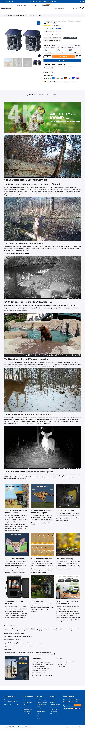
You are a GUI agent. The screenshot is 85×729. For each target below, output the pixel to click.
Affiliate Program (41, 711)
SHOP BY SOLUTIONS (20, 5)
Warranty (52, 702)
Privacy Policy (53, 709)
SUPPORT (23, 11)
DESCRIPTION (32, 94)
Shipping (45, 32)
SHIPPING (54, 94)
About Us (39, 718)
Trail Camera (27, 700)
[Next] (39, 39)
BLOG (16, 11)
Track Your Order (41, 700)
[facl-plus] (50, 57)
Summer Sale (46, 5)
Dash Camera (27, 707)
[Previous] (6, 39)
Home (5, 15)
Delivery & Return (50, 72)
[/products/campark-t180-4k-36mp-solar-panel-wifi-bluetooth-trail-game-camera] (76, 57)
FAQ (47, 94)
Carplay (26, 704)
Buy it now (62, 60)
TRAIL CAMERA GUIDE (33, 5)
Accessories (27, 711)
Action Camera (28, 709)
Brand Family (40, 709)
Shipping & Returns (55, 704)
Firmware (52, 700)
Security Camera (28, 702)
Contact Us (40, 716)
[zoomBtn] (39, 55)
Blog (38, 713)
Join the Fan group (55, 714)
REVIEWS (41, 94)
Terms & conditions (55, 707)
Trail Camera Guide (42, 702)
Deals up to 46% (28, 714)
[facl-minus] (45, 57)
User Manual (53, 711)
